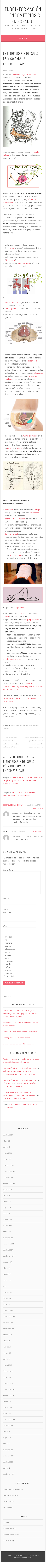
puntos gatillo (10, 308)
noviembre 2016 (9, 1316)
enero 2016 (7, 1377)
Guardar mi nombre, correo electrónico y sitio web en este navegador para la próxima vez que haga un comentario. (9, 956)
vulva (9, 448)
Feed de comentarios (11, 1534)
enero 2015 (7, 1413)
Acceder (6, 1522)
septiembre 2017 (9, 1256)
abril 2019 (6, 1147)
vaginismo (10, 248)
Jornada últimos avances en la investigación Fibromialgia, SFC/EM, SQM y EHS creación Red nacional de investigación (20, 1013)
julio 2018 (6, 1195)
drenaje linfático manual (15, 518)
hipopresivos (19, 607)
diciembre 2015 (8, 1383)
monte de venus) (30, 435)
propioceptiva (33, 619)
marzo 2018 (7, 1219)
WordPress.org (8, 1541)
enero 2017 (7, 1304)
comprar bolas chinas (13, 805)
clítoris (20, 448)
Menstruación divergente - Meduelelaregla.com (20, 1068)
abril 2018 (6, 1213)
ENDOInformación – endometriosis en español (23, 15)
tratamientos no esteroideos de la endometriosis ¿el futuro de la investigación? (12, 742)
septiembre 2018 (9, 1183)
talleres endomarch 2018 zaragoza (15, 1098)
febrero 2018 (7, 1225)
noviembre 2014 (9, 1419)
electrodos (34, 512)
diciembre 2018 (8, 1165)
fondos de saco (23, 263)
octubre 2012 (8, 1462)
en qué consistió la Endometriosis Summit (18, 1044)
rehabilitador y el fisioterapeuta (25, 74)
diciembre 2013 (8, 1450)
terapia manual (11, 534)
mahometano (16, 555)
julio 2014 (6, 1431)
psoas (22, 613)
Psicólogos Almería (10, 1059)
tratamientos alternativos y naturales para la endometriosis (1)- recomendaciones (34, 742)
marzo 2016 (7, 1365)
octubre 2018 (8, 1177)
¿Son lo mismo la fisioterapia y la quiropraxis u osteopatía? (23, 698)
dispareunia (10, 260)
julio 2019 (6, 1141)
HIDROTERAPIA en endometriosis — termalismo (20, 1032)
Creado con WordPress (17, 1555)
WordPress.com (25, 1558)
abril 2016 (6, 1359)
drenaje (36, 509)
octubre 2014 (8, 1425)
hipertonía (32, 360)
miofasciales (37, 373)
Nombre (7, 898)
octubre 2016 (8, 1322)
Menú (24, 38)
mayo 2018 (7, 1207)
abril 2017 (6, 1286)
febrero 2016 (7, 1371)
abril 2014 (6, 1444)
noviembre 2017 (9, 1244)
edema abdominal (13, 302)
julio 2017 (6, 1268)
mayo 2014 (7, 1437)
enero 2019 (7, 1159)
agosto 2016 (7, 1335)
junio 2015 (7, 1401)
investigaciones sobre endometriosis (16, 1038)
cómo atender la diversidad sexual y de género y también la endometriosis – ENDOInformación (22, 780)
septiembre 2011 (9, 1474)
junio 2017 (7, 1274)
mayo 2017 (7, 1280)
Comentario (7, 870)
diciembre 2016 (8, 1310)
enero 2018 (7, 1232)
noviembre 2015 (9, 1389)
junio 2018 (7, 1201)
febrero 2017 (7, 1298)
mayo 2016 (7, 1353)
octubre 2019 (8, 1135)
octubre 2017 (8, 1250)
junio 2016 (7, 1347)
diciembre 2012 (8, 1456)
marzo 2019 (7, 1153)
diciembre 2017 (8, 1238)
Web (5, 926)
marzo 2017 (7, 1292)
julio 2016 (6, 1341)
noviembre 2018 (9, 1171)
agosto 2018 (7, 1189)
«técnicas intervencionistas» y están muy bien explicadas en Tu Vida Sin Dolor (22, 686)
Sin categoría (8, 1507)
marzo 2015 (7, 1407)
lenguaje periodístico (10, 1495)
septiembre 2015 (9, 1395)
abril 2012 (6, 1468)
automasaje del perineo (15, 659)
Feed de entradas (9, 1528)
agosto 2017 (7, 1262)
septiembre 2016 (9, 1329)
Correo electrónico (7, 912)
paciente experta (9, 1501)
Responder (37, 808)
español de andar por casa (22, 726)
